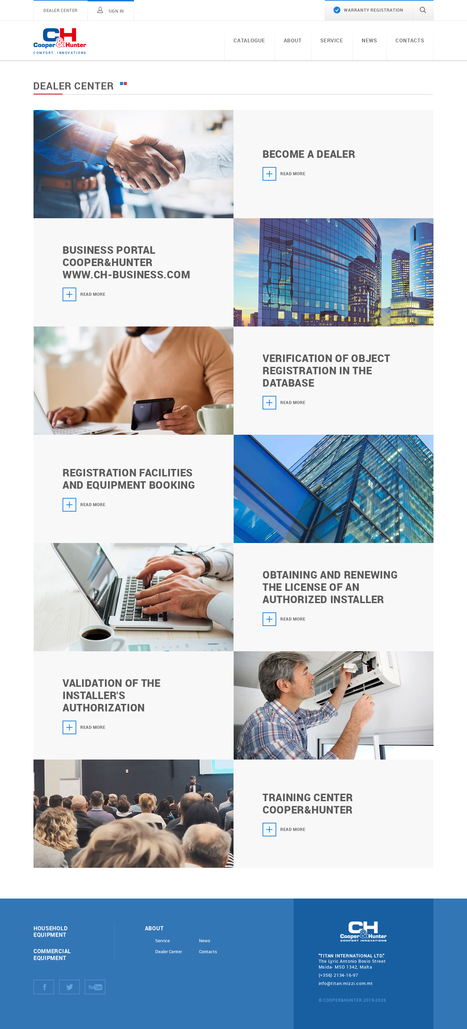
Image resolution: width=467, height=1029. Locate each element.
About (293, 40)
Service (331, 40)
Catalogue (249, 40)
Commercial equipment (52, 954)
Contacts (410, 40)
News (369, 40)
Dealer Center (168, 952)
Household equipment (50, 931)
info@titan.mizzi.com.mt (346, 983)
